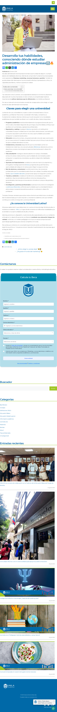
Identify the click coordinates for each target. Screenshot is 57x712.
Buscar (53, 388)
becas (28, 164)
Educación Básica (5, 413)
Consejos (2, 407)
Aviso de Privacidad (48, 707)
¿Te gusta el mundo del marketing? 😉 (29, 251)
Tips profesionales (5, 433)
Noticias (2, 427)
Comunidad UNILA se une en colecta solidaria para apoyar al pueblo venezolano (23, 561)
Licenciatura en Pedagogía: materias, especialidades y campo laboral (20, 635)
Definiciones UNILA (5, 410)
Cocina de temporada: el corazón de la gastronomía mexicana (18, 672)
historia (29, 129)
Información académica (7, 419)
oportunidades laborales (17, 173)
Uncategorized (4, 436)
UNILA (17, 209)
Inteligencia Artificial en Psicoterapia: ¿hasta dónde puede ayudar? (19, 598)
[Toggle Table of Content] (21, 87)
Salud (1, 430)
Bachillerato (3, 405)
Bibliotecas (37, 147)
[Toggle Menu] (52, 9)
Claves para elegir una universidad (13, 89)
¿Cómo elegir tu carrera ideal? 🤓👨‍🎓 (29, 249)
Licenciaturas (8, 247)
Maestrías (3, 424)
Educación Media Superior (8, 416)
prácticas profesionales (13, 187)
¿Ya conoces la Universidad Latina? (14, 90)
